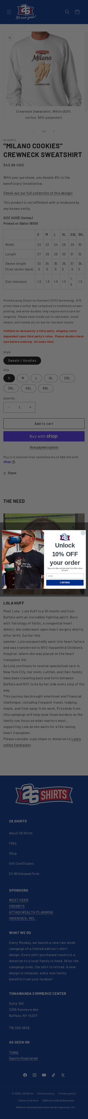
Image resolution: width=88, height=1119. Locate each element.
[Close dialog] (83, 533)
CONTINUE (65, 583)
